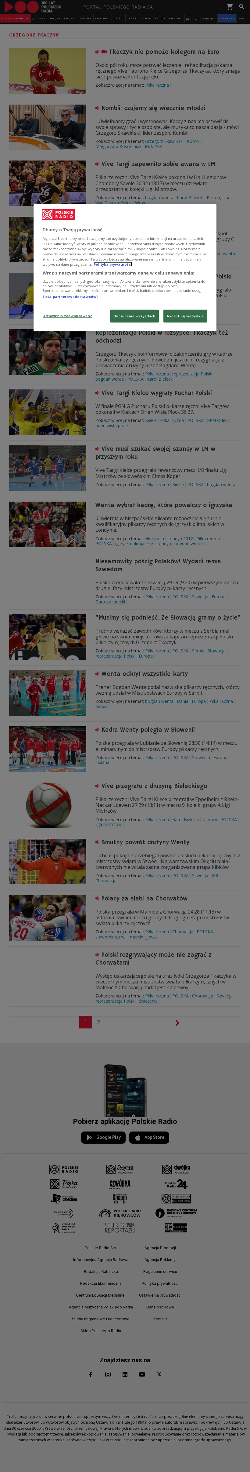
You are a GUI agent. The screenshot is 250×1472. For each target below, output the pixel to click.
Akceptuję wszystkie (185, 316)
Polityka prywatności (113, 264)
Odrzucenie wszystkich (134, 316)
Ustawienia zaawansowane (67, 315)
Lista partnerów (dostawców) (70, 296)
